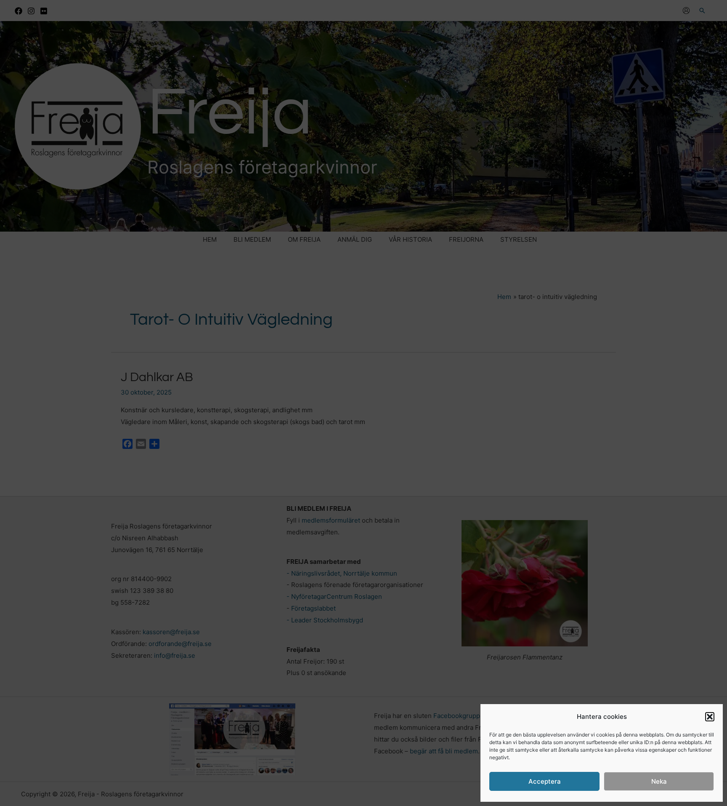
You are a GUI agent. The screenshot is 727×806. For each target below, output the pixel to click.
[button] (710, 717)
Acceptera (544, 781)
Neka (659, 781)
